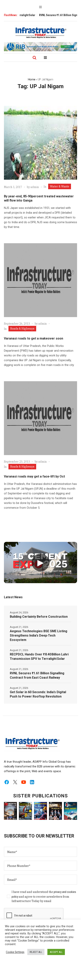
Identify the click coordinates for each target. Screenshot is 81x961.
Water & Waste (59, 186)
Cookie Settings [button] (15, 952)
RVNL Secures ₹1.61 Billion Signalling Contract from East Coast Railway (37, 675)
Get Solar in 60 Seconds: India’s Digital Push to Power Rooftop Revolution (38, 694)
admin (34, 187)
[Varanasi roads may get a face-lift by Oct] (40, 418)
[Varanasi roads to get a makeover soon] (40, 280)
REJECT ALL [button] (36, 951)
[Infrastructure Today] (40, 32)
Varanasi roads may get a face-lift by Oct (34, 476)
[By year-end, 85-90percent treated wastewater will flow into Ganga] (40, 143)
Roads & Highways (22, 328)
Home (31, 79)
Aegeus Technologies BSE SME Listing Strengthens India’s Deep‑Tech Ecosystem (38, 635)
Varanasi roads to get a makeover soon (33, 338)
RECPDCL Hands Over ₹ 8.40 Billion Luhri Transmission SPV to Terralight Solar (39, 656)
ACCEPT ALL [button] (56, 951)
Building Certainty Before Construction (39, 616)
